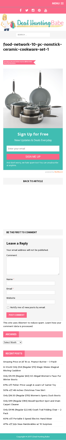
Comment (11, 255)
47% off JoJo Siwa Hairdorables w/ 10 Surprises (27, 424)
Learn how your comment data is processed (32, 324)
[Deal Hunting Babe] (33, 22)
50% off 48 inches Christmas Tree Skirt (24, 390)
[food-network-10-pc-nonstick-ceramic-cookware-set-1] (33, 126)
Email (9, 288)
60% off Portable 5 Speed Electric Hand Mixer (27, 418)
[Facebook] (20, 10)
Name (9, 279)
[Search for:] (33, 34)
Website (10, 298)
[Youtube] (45, 10)
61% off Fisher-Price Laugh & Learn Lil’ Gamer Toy (29, 385)
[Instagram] (33, 10)
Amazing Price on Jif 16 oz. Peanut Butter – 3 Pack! (30, 361)
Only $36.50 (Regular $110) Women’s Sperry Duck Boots (32, 395)
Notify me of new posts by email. (27, 307)
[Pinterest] (39, 10)
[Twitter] (27, 10)
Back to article (33, 181)
